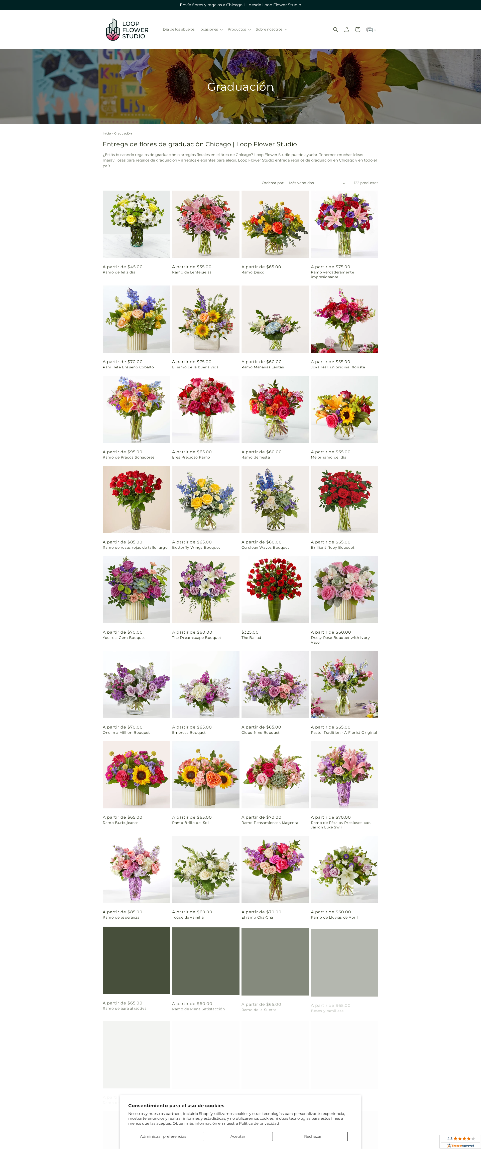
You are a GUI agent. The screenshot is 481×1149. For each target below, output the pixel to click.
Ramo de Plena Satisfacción (198, 1007)
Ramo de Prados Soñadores (129, 457)
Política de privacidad (259, 1123)
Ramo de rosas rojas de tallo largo (135, 547)
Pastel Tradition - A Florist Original (344, 732)
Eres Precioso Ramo (191, 457)
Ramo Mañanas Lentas (263, 367)
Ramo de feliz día (119, 272)
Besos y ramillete (327, 1007)
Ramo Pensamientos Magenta (270, 822)
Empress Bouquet (189, 732)
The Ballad (251, 637)
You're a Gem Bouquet (124, 637)
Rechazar (313, 1136)
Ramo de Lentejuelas (191, 272)
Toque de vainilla (188, 917)
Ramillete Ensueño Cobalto (128, 367)
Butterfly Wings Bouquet (196, 547)
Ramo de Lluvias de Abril (334, 917)
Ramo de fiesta (256, 457)
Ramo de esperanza (121, 917)
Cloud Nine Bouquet (261, 732)
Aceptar (237, 1136)
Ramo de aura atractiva (125, 1007)
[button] (211, 29)
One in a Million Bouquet (126, 732)
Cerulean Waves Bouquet (265, 547)
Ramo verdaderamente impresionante (332, 274)
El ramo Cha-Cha (257, 917)
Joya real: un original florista (338, 367)
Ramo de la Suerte (259, 1007)
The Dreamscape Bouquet (196, 637)
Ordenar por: (273, 183)
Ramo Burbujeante (121, 822)
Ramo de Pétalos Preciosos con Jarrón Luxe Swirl (341, 824)
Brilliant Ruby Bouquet (332, 547)
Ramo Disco (253, 272)
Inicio (107, 133)
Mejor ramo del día (328, 457)
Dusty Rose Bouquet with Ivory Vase (340, 639)
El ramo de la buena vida (195, 367)
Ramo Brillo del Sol (190, 822)
